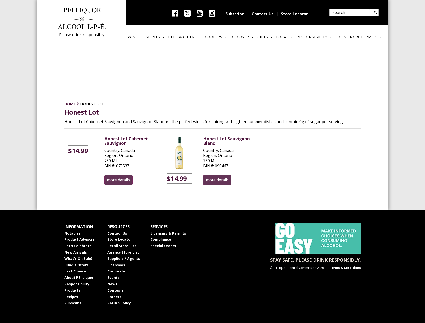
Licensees (116, 265)
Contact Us (262, 14)
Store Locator (294, 14)
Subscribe (234, 14)
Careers (114, 296)
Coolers (213, 37)
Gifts (262, 37)
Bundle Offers (76, 265)
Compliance (161, 239)
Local (282, 37)
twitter (187, 13)
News (112, 284)
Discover (239, 37)
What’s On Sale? (78, 258)
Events (113, 277)
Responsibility (312, 37)
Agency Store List (123, 252)
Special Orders (163, 245)
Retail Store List (121, 245)
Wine (133, 37)
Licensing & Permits (356, 37)
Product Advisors (79, 239)
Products (72, 290)
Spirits (153, 37)
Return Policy (119, 303)
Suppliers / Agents (123, 258)
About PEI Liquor (78, 277)
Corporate (116, 271)
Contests (115, 290)
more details (118, 180)
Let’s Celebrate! (78, 245)
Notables (72, 233)
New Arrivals (75, 252)
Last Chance (75, 271)
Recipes (71, 296)
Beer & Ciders (182, 37)
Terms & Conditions (345, 268)
